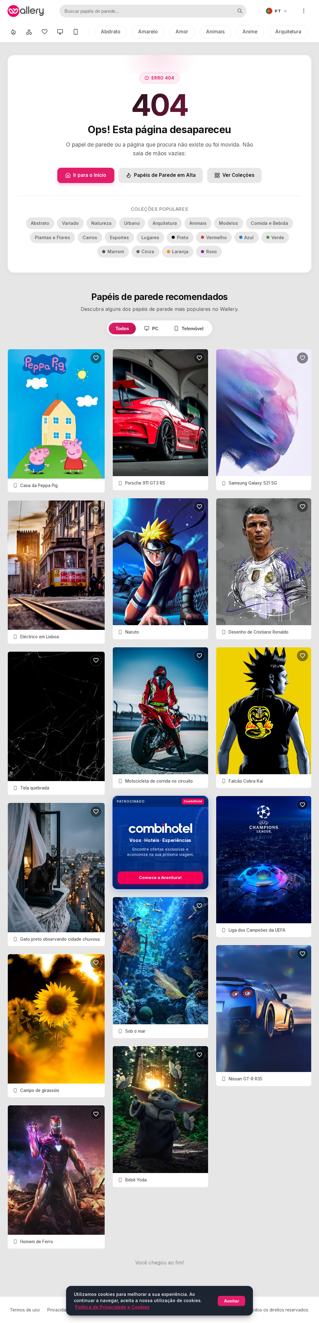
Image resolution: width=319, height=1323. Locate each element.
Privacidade (59, 1309)
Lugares (150, 237)
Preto (182, 237)
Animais (215, 32)
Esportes (119, 237)
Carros (90, 237)
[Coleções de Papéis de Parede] (29, 32)
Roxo (211, 251)
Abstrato (110, 32)
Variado (70, 223)
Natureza (101, 223)
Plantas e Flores (52, 237)
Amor (182, 32)
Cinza (147, 251)
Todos (122, 328)
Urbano (132, 223)
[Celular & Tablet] (76, 32)
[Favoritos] (44, 32)
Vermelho (216, 237)
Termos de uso (25, 1309)
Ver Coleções (238, 175)
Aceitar (231, 1300)
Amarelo (148, 32)
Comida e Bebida (269, 223)
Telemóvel (192, 328)
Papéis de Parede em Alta (165, 175)
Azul (249, 237)
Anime (250, 32)
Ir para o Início (89, 175)
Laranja (180, 251)
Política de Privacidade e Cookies (112, 1307)
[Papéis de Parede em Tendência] (13, 32)
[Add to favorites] (96, 358)
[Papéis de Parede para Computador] (60, 32)
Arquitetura (288, 32)
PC (155, 328)
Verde (277, 237)
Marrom (115, 251)
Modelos (228, 223)
